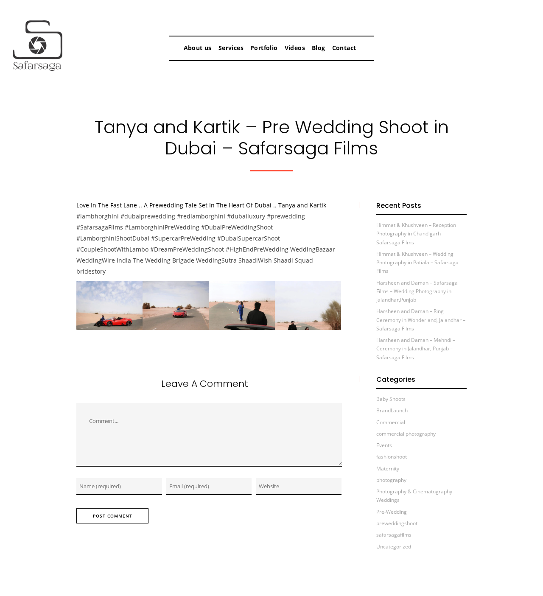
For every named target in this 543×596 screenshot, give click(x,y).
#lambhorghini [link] (97, 216)
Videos (295, 48)
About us (198, 48)
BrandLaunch (392, 410)
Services (231, 48)
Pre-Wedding (391, 511)
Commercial (390, 422)
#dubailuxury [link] (246, 216)
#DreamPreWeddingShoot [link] (187, 249)
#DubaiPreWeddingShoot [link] (237, 227)
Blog (318, 48)
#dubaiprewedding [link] (147, 216)
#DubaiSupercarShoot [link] (248, 238)
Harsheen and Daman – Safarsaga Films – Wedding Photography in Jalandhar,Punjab (417, 291)
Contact (344, 48)
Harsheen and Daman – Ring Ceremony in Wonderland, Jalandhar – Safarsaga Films (420, 320)
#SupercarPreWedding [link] (183, 238)
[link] (312, 249)
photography (391, 480)
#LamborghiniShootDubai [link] (112, 238)
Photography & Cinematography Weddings (414, 496)
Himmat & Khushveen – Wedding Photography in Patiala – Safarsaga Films (417, 262)
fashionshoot (391, 456)
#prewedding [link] (286, 216)
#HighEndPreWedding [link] (258, 249)
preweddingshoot (396, 523)
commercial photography (406, 433)
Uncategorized (393, 546)
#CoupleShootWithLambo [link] (112, 249)
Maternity (387, 468)
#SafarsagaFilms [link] (99, 227)
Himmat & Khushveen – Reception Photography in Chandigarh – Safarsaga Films (416, 233)
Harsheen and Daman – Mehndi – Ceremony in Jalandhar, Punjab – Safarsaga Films (415, 348)
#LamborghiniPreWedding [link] (162, 227)
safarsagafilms (393, 534)
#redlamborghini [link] (201, 216)
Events (384, 445)
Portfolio (264, 48)
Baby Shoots (391, 399)
